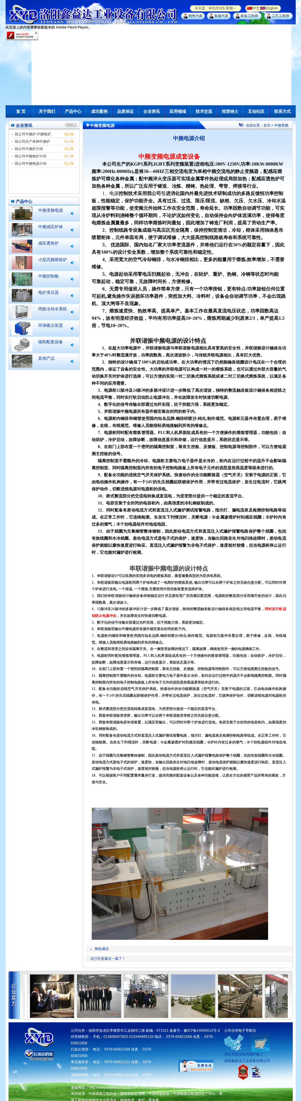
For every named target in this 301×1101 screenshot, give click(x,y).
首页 (266, 125)
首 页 (21, 111)
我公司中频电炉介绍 (30, 156)
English (272, 8)
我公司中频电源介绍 (30, 163)
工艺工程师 (280, 16)
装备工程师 (249, 16)
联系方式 (282, 111)
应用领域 (178, 111)
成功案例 (99, 111)
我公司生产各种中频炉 (32, 141)
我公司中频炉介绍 (29, 149)
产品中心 (73, 111)
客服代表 (221, 16)
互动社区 (256, 111)
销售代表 (195, 16)
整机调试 (102, 949)
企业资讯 (151, 111)
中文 (256, 8)
